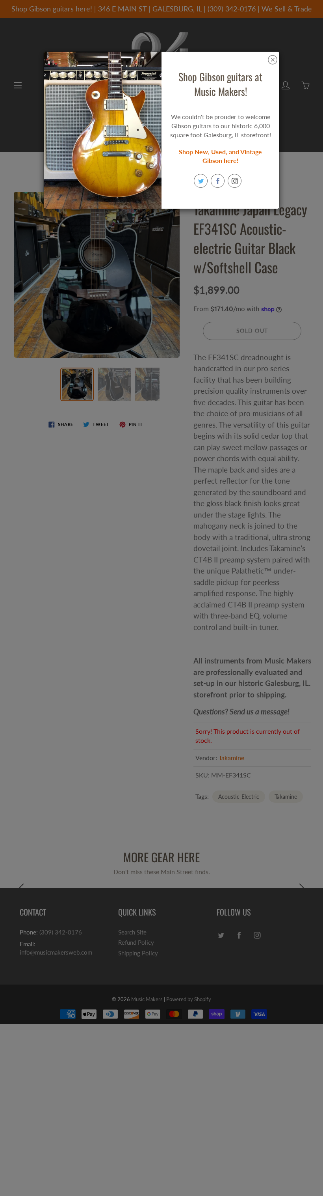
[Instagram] (234, 181)
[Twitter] (201, 181)
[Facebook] (218, 181)
